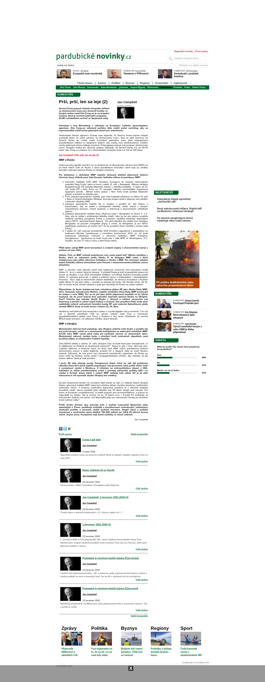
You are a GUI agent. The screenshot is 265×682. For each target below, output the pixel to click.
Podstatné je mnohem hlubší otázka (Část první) (110, 588)
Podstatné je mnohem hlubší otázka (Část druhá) (110, 558)
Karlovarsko (93, 87)
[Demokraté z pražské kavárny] (165, 78)
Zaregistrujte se (188, 662)
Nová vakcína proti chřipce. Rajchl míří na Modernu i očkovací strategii (179, 210)
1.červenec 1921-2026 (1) (96, 524)
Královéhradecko (109, 87)
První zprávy (202, 51)
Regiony (145, 83)
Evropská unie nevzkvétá (87, 73)
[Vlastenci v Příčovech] (114, 78)
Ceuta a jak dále (91, 439)
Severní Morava (137, 87)
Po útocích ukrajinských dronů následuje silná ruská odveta (175, 219)
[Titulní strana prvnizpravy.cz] (106, 62)
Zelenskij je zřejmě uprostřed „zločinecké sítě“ (173, 200)
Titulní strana (84, 83)
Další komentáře (139, 434)
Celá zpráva (142, 461)
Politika (115, 83)
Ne (158, 362)
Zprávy (102, 83)
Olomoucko (152, 87)
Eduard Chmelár (192, 300)
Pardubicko (165, 87)
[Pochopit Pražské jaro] (164, 307)
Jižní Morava (79, 87)
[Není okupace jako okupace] (164, 319)
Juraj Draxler (190, 324)
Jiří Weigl (84, 71)
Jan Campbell (127, 102)
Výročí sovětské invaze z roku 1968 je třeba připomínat (187, 329)
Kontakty (200, 662)
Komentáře (161, 83)
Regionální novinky (183, 51)
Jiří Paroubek (192, 71)
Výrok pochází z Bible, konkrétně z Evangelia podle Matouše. (89, 485)
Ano (159, 355)
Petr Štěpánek (191, 312)
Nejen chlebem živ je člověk (98, 470)
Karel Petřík (140, 71)
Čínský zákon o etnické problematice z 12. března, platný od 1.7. (91, 512)
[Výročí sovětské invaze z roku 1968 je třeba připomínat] (164, 330)
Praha (187, 87)
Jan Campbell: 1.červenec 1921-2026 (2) (105, 497)
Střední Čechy (198, 87)
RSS (207, 662)
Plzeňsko (177, 87)
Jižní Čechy (65, 87)
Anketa (161, 340)
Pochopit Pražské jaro (186, 303)
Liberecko (123, 87)
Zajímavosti (180, 83)
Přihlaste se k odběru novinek (193, 65)
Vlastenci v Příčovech (136, 73)
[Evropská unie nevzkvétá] (64, 78)
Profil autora (65, 434)
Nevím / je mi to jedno (168, 370)
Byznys (130, 83)
